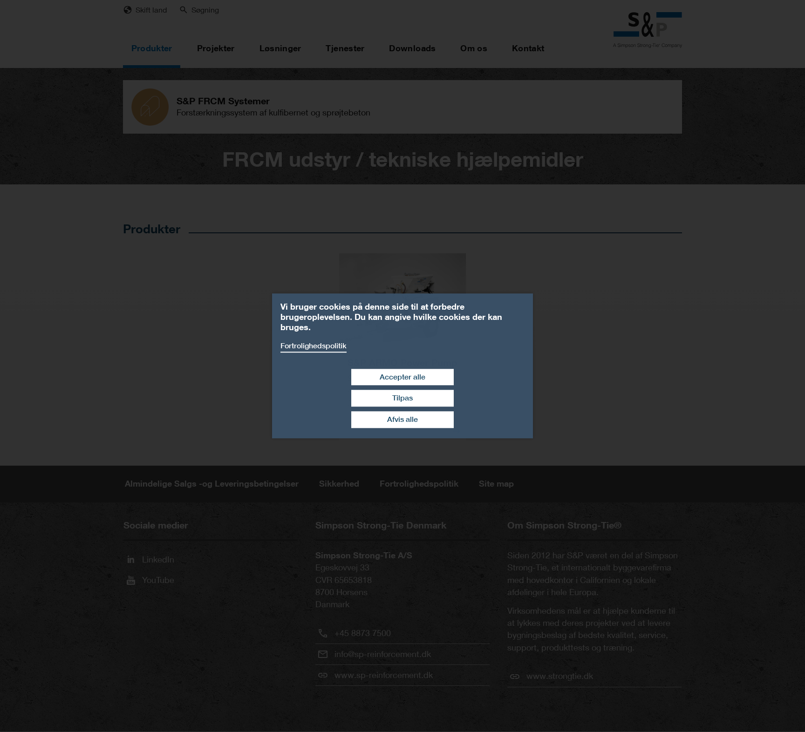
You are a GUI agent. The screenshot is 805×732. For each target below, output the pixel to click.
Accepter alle (402, 377)
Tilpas (402, 398)
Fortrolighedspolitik (313, 345)
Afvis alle (402, 419)
